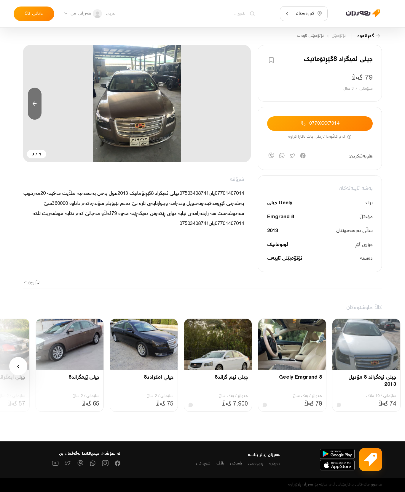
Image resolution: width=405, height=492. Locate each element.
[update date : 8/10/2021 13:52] (359, 14)
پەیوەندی (255, 464)
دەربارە (274, 464)
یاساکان (236, 464)
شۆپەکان (203, 464)
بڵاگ (220, 464)
